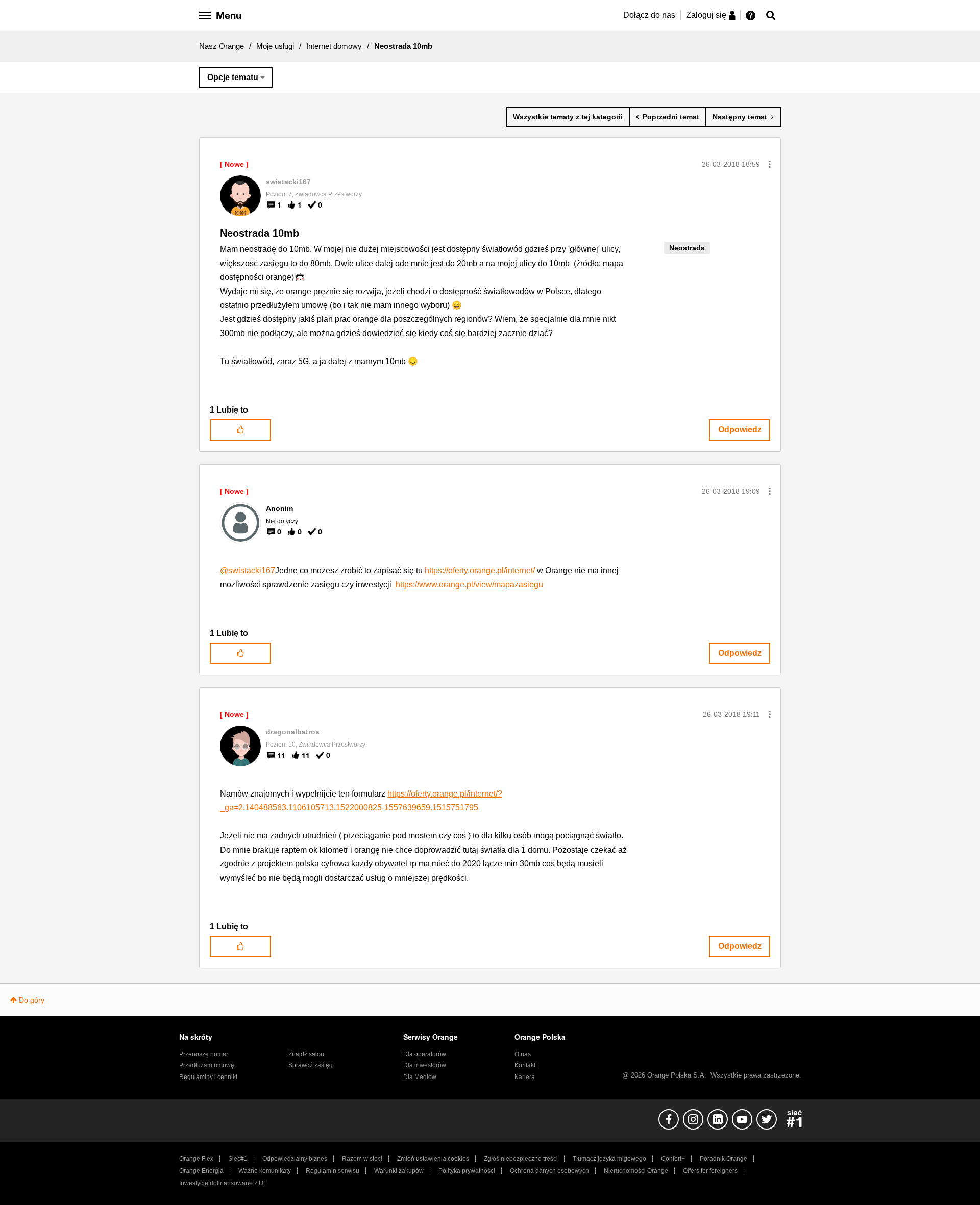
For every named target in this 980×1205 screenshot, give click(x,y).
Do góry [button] (31, 1000)
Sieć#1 (238, 1158)
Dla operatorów (424, 1054)
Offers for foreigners (710, 1170)
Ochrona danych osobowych (549, 1170)
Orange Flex (196, 1158)
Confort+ (673, 1158)
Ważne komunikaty (264, 1170)
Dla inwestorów (424, 1065)
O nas (522, 1054)
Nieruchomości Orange (636, 1170)
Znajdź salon (306, 1054)
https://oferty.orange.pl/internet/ (480, 570)
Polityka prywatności (466, 1170)
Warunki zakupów (399, 1170)
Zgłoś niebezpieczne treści (521, 1158)
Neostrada (687, 248)
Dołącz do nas (649, 15)
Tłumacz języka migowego (609, 1158)
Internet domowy (334, 46)
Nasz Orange (221, 46)
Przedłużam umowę (206, 1065)
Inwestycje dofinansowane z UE (223, 1183)
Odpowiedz (740, 429)
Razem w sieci (362, 1158)
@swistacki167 (247, 570)
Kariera (524, 1077)
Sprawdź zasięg (310, 1065)
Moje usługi (275, 46)
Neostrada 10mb (259, 233)
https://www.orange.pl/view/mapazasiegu (469, 584)
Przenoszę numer (203, 1054)
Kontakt (524, 1065)
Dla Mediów (419, 1077)
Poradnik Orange (723, 1158)
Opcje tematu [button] (232, 77)
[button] (770, 164)
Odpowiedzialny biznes (294, 1158)
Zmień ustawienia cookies (433, 1158)
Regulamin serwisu (332, 1170)
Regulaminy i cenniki (208, 1077)
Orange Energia (201, 1170)
